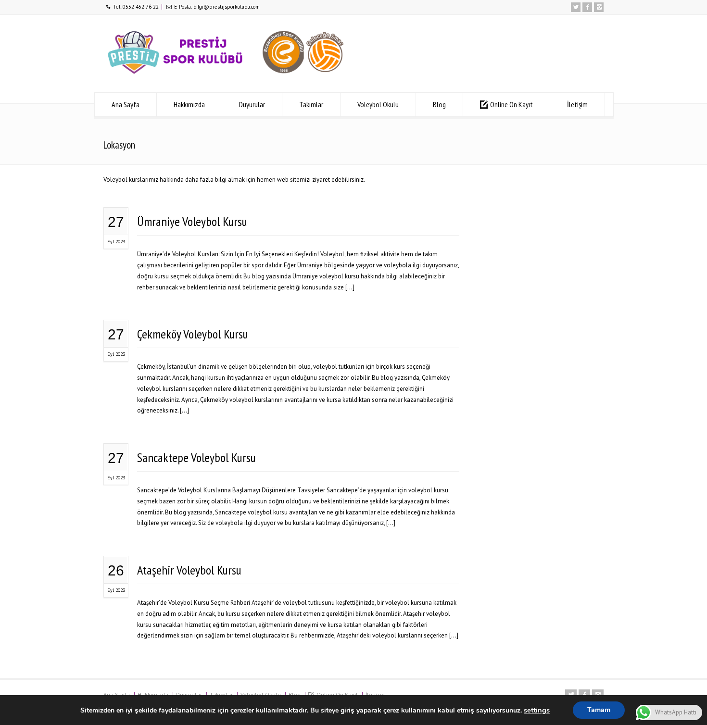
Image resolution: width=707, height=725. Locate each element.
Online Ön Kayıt (511, 104)
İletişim (577, 104)
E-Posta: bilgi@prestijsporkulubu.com (217, 6)
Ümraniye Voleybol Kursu (192, 221)
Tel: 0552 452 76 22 (136, 6)
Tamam (598, 709)
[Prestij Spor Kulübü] (226, 75)
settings (537, 710)
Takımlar (311, 104)
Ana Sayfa (125, 104)
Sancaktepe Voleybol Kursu (196, 457)
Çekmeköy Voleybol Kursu (192, 334)
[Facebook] (587, 7)
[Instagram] (599, 7)
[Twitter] (576, 7)
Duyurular (252, 104)
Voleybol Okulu (378, 104)
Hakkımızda (189, 104)
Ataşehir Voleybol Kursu (189, 570)
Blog (439, 104)
